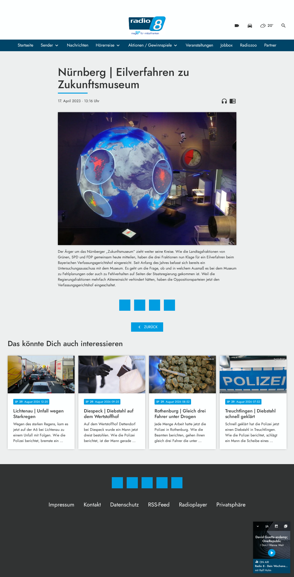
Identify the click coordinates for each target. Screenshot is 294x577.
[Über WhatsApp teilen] (154, 305)
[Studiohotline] (40, 25)
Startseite (25, 45)
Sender (47, 45)
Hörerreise (105, 45)
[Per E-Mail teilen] (169, 305)
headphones (224, 101)
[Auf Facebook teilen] (124, 305)
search (283, 25)
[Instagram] (21, 25)
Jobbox (227, 45)
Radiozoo (248, 45)
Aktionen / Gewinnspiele (150, 45)
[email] (49, 25)
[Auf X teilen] (139, 305)
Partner (270, 45)
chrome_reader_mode (232, 101)
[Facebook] (12, 25)
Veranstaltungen (199, 45)
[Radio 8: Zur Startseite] (147, 25)
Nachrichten (77, 45)
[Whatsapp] (31, 25)
